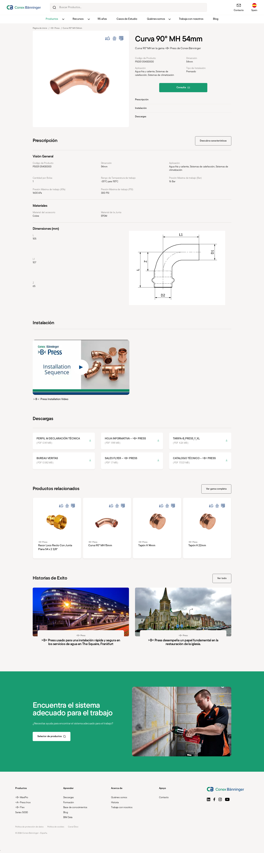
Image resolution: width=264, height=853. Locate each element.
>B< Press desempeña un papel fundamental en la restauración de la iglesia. (183, 622)
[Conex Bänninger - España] (24, 7)
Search (54, 7)
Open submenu (63, 19)
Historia (115, 802)
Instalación (141, 108)
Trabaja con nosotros (191, 19)
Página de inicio (40, 28)
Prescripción (141, 99)
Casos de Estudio (127, 19)
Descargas (140, 116)
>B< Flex (19, 807)
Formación (68, 802)
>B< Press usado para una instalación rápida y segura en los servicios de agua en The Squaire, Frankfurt (81, 622)
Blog (215, 19)
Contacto (239, 10)
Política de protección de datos (29, 827)
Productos (52, 19)
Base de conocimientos (75, 807)
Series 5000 (21, 812)
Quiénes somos (156, 19)
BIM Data (68, 817)
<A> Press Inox (23, 802)
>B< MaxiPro (21, 797)
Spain (254, 10)
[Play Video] (81, 367)
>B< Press (55, 28)
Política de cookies (55, 827)
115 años (102, 19)
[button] (208, 799)
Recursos (78, 19)
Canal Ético (73, 827)
